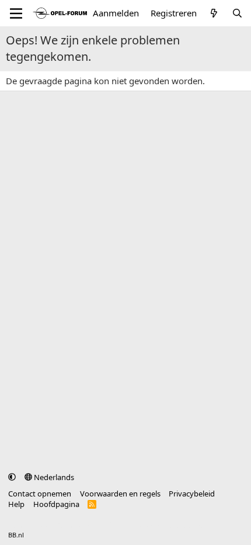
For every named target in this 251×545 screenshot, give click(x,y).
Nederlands (53, 477)
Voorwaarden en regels (120, 493)
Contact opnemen (39, 493)
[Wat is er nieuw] (214, 13)
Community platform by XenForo (100, 525)
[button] (12, 477)
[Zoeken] (237, 13)
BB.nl (16, 534)
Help (16, 504)
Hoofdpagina (56, 504)
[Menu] (16, 13)
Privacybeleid (192, 493)
